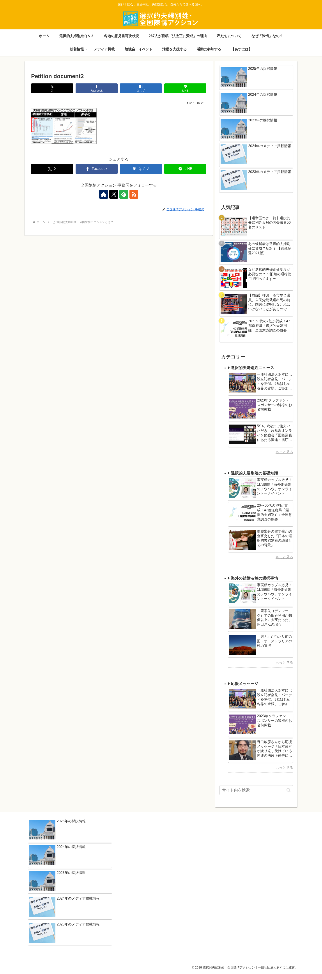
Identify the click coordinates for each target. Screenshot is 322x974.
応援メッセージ (244, 683)
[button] (288, 790)
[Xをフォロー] (113, 194)
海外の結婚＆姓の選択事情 (254, 578)
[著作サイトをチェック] (103, 194)
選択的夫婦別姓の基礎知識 (254, 473)
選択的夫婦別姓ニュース (252, 367)
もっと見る (284, 452)
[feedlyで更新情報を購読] (123, 194)
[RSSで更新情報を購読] (133, 194)
